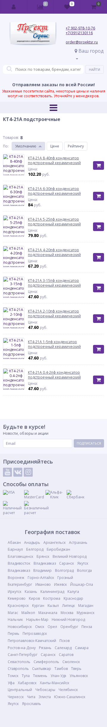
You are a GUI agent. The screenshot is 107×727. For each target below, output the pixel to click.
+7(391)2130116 (79, 32)
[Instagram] (28, 472)
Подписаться (89, 443)
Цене (54, 146)
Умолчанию (25, 146)
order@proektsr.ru (82, 42)
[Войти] (13, 7)
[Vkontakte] (17, 472)
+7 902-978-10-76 (80, 28)
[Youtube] (7, 472)
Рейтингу (76, 146)
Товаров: (11, 137)
